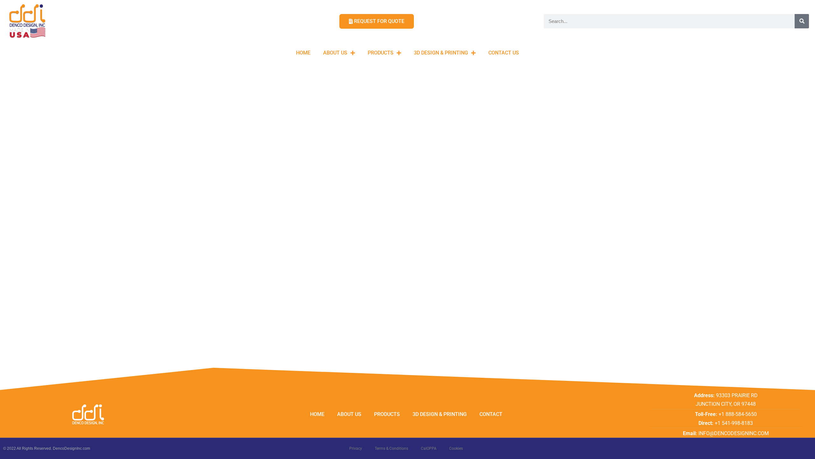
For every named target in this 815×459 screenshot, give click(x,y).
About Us (335, 53)
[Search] (802, 21)
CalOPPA (428, 448)
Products (380, 53)
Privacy (355, 448)
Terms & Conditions (391, 448)
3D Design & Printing (441, 53)
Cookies (456, 448)
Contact (490, 414)
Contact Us (503, 53)
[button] (801, 8)
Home (303, 53)
